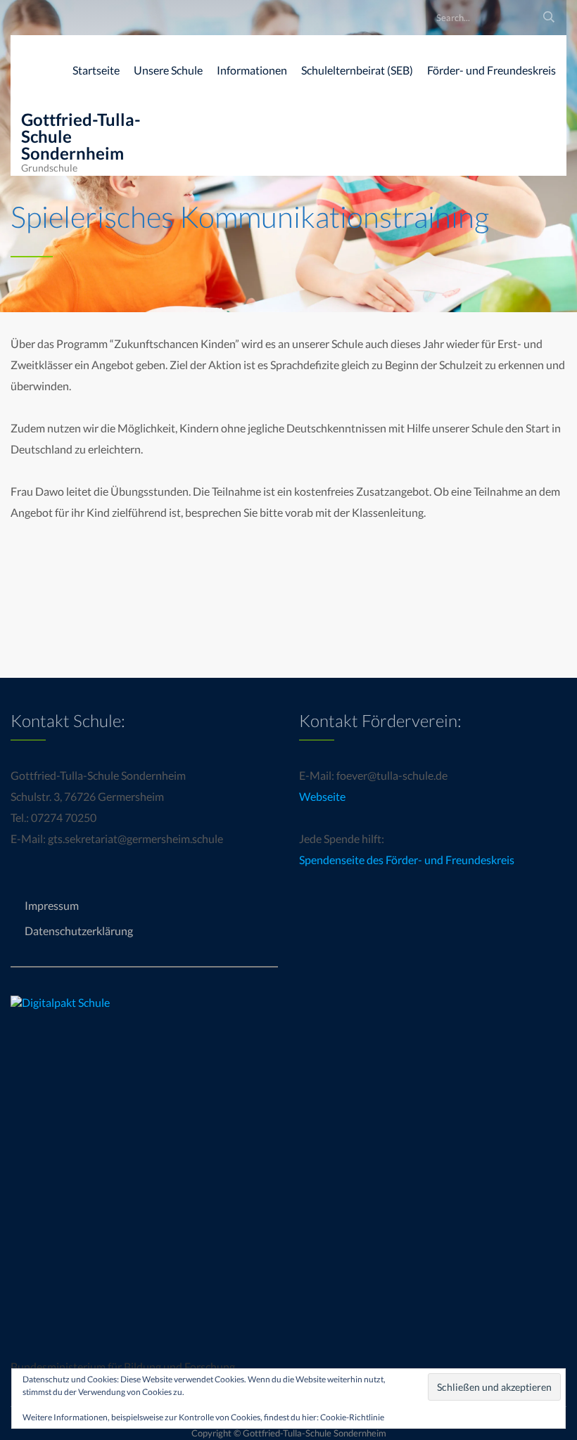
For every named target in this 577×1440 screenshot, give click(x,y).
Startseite (96, 70)
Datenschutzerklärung (79, 930)
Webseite (322, 796)
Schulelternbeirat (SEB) (357, 70)
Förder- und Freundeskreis (491, 70)
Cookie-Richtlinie (352, 1417)
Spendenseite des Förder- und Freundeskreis (406, 859)
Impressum (52, 905)
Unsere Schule (168, 70)
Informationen (252, 70)
